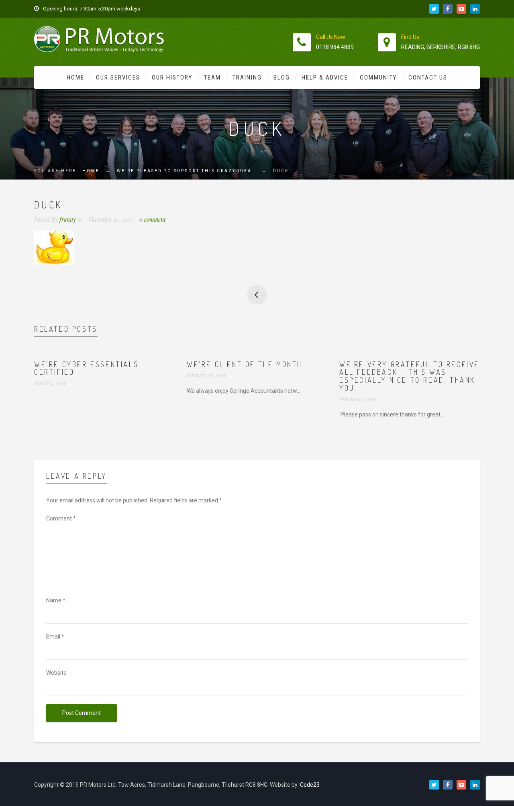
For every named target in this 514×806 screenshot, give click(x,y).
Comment (61, 518)
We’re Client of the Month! (246, 364)
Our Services (118, 77)
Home (75, 77)
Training (247, 77)
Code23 (310, 785)
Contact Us (427, 77)
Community (378, 77)
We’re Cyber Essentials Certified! (86, 368)
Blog (281, 77)
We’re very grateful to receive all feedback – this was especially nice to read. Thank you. (409, 376)
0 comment (152, 219)
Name (55, 600)
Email (55, 636)
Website (56, 672)
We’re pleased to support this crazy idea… (186, 171)
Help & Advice (325, 77)
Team (212, 77)
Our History (172, 77)
